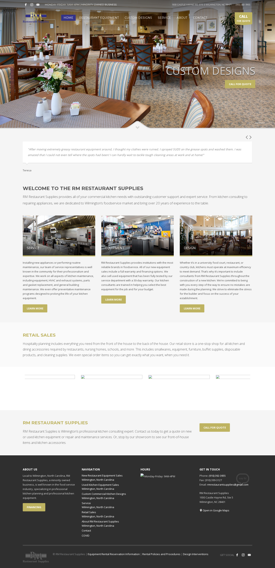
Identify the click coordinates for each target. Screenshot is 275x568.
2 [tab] (260, 123)
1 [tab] (261, 121)
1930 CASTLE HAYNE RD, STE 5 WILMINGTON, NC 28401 (202, 4)
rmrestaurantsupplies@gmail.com (227, 484)
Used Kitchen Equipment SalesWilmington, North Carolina (100, 487)
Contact (86, 530)
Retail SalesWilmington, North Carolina (98, 514)
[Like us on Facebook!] (26, 5)
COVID (85, 535)
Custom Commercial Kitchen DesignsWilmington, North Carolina (104, 496)
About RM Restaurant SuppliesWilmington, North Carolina (100, 523)
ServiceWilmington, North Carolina (98, 505)
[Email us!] (38, 5)
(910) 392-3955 (243, 4)
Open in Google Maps (215, 510)
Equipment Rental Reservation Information (114, 554)
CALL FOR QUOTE (240, 84)
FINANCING (34, 507)
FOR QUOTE (243, 18)
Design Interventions (195, 554)
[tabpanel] (137, 64)
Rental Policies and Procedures (161, 554)
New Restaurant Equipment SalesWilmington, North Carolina (102, 478)
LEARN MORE (35, 308)
